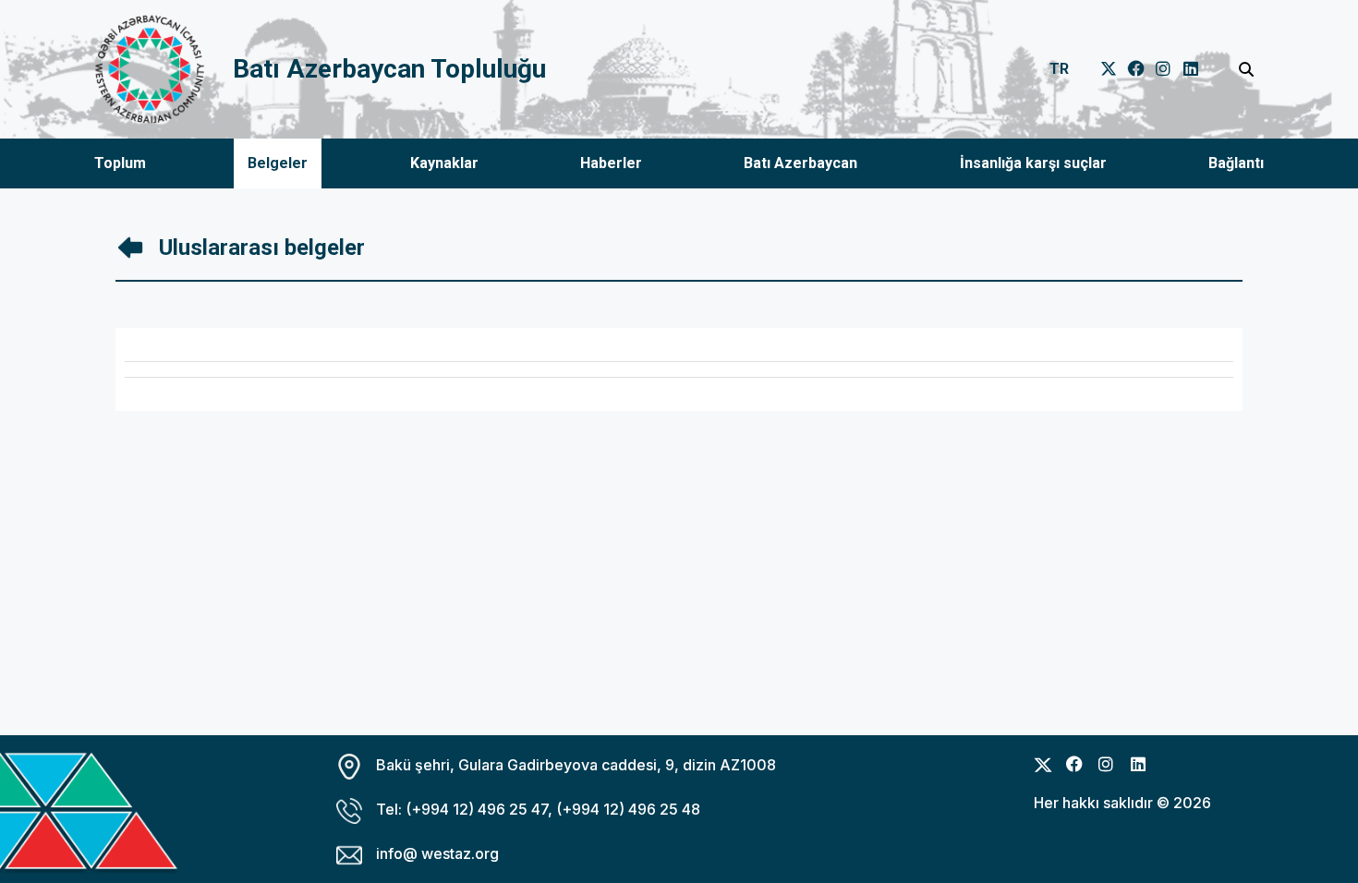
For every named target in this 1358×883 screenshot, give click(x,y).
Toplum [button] (120, 163)
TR (1059, 69)
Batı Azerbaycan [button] (800, 163)
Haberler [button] (611, 163)
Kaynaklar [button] (444, 163)
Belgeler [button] (278, 163)
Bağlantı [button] (1236, 163)
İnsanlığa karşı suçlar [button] (1033, 163)
